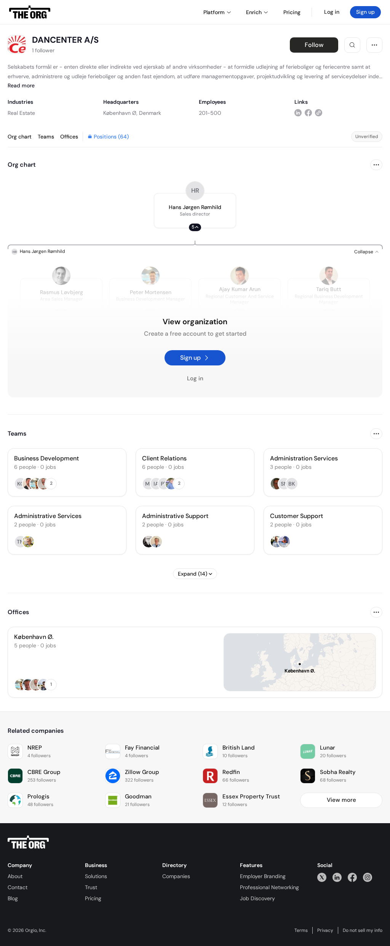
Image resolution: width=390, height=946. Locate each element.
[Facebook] (352, 877)
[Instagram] (367, 877)
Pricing (93, 898)
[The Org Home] (29, 12)
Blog (13, 898)
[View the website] (318, 112)
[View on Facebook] (308, 112)
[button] (195, 210)
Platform (214, 12)
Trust (91, 887)
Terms (301, 930)
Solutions (96, 876)
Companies (176, 876)
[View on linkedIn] (298, 112)
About (15, 876)
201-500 (210, 112)
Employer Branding (263, 876)
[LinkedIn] (337, 877)
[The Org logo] (28, 842)
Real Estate (21, 112)
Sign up (365, 11)
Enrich (254, 12)
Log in (331, 11)
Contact (17, 887)
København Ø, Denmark (132, 112)
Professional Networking (269, 887)
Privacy (325, 930)
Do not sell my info (362, 930)
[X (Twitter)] (321, 877)
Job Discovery (257, 898)
